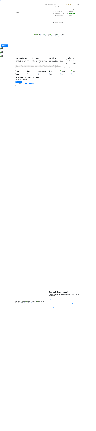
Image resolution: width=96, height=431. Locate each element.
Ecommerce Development (60, 17)
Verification (71, 15)
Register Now (4, 45)
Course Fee (71, 11)
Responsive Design (59, 9)
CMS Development (59, 15)
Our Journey (71, 9)
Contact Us (18, 81)
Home (45, 4)
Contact (77, 4)
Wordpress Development (60, 22)
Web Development (58, 11)
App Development (58, 20)
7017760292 (29, 84)
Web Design (57, 6)
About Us (50, 4)
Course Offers (72, 13)
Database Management (59, 13)
